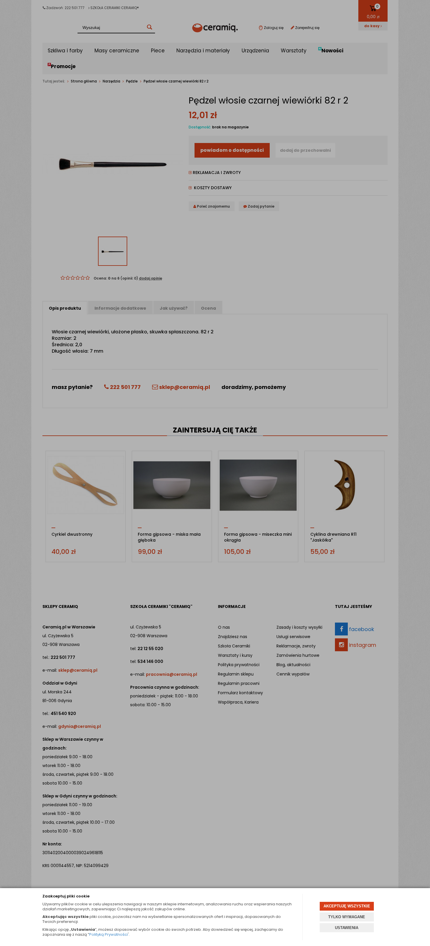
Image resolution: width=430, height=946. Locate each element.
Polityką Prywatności (108, 934)
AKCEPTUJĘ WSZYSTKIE (347, 906)
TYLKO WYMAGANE (346, 917)
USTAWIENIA (346, 928)
